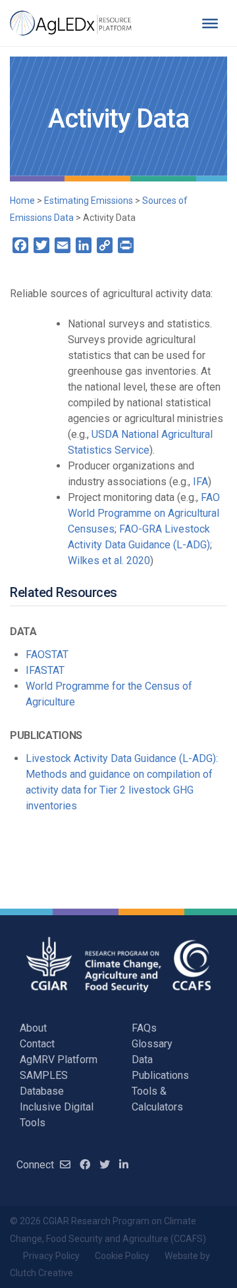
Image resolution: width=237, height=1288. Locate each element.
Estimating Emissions (88, 200)
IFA (200, 481)
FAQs (144, 1028)
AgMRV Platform (58, 1059)
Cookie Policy (122, 1256)
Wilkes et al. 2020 (109, 560)
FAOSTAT (47, 654)
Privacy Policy (51, 1256)
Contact (37, 1044)
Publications (160, 1075)
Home (22, 200)
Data (142, 1059)
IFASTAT (45, 670)
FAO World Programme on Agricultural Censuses (144, 513)
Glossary (152, 1044)
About (33, 1028)
